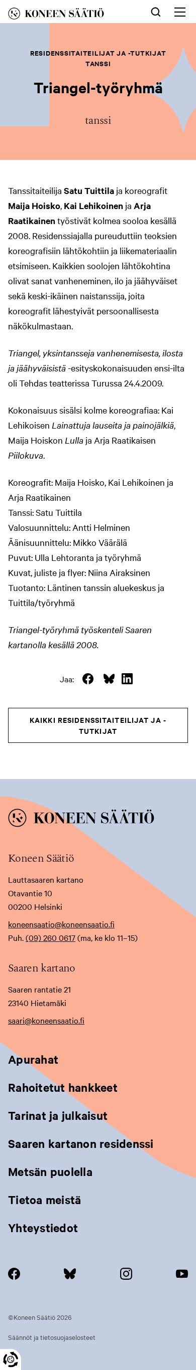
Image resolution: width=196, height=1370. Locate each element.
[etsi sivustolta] (156, 11)
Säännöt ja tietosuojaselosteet (51, 1336)
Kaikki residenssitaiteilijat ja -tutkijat (98, 725)
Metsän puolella (50, 1171)
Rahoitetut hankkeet (63, 1087)
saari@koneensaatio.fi (46, 1020)
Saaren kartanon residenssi (81, 1143)
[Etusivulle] (67, 15)
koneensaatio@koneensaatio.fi (61, 923)
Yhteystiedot (43, 1227)
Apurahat (33, 1059)
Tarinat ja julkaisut (58, 1115)
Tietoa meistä (44, 1199)
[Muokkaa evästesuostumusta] (10, 1359)
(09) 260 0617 (50, 937)
